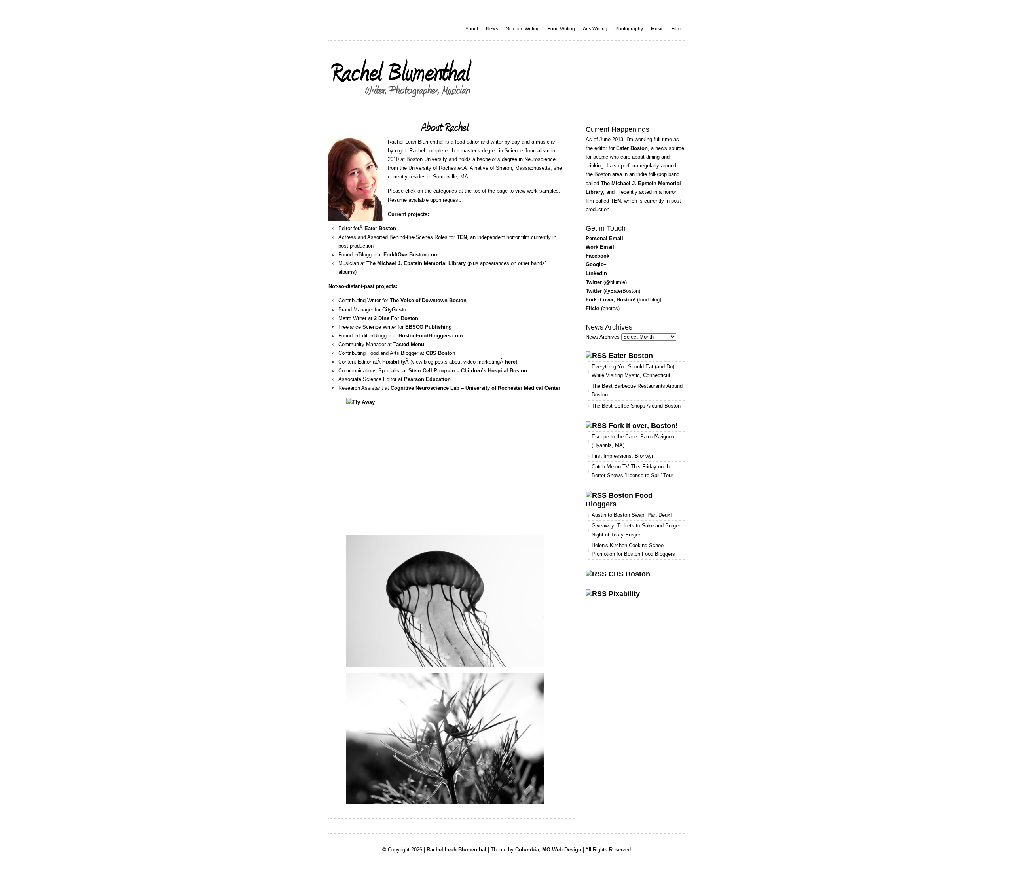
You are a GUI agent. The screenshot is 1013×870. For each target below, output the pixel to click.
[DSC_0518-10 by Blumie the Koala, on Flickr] (445, 738)
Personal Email (604, 238)
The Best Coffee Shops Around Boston (636, 406)
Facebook (597, 256)
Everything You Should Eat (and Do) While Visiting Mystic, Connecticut (633, 371)
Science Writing (523, 29)
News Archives (603, 337)
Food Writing (561, 29)
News (492, 29)
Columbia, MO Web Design (548, 850)
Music (657, 29)
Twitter (594, 282)
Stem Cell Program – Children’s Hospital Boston (467, 370)
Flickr (592, 308)
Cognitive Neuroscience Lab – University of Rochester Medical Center (475, 388)
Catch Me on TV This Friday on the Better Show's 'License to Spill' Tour (632, 471)
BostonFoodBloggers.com (430, 336)
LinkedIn (596, 273)
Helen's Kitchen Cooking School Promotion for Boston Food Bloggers (633, 549)
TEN (462, 237)
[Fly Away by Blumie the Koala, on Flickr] (445, 464)
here (510, 362)
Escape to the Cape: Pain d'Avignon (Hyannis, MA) (633, 441)
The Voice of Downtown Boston (428, 300)
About (471, 29)
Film (676, 29)
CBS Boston (440, 353)
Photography (629, 29)
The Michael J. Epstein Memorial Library (416, 263)
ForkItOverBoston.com (411, 255)
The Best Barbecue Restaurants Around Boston (637, 390)
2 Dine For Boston (396, 318)
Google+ (596, 264)
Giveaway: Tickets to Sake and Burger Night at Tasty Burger (636, 530)
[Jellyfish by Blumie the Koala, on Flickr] (445, 601)
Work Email (600, 247)
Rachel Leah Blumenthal (456, 850)
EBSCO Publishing (428, 327)
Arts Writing (595, 29)
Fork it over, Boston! (610, 300)
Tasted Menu (408, 344)
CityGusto (394, 310)
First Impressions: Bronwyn (623, 456)
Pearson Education (427, 379)
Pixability (393, 362)
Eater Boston (380, 228)
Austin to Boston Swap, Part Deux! (632, 515)
